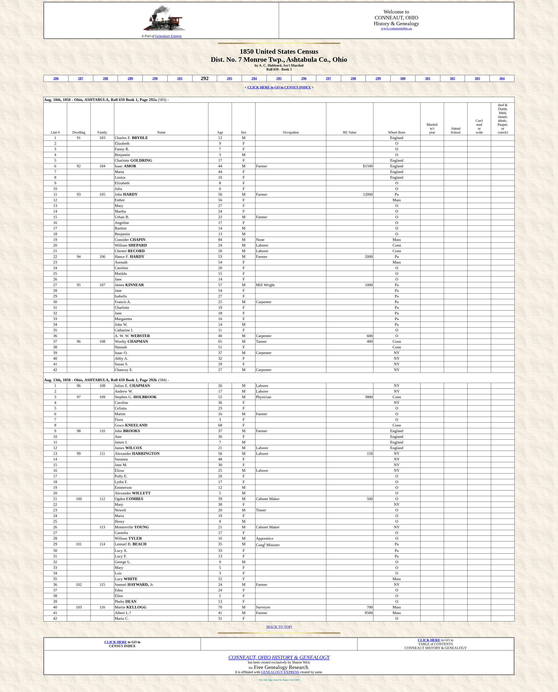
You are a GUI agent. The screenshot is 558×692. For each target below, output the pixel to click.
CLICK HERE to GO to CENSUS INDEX (279, 87)
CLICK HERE (115, 642)
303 (477, 78)
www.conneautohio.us (396, 28)
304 (502, 78)
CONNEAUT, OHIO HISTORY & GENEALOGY (279, 657)
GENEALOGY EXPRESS (280, 672)
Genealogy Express (168, 36)
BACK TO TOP (279, 627)
